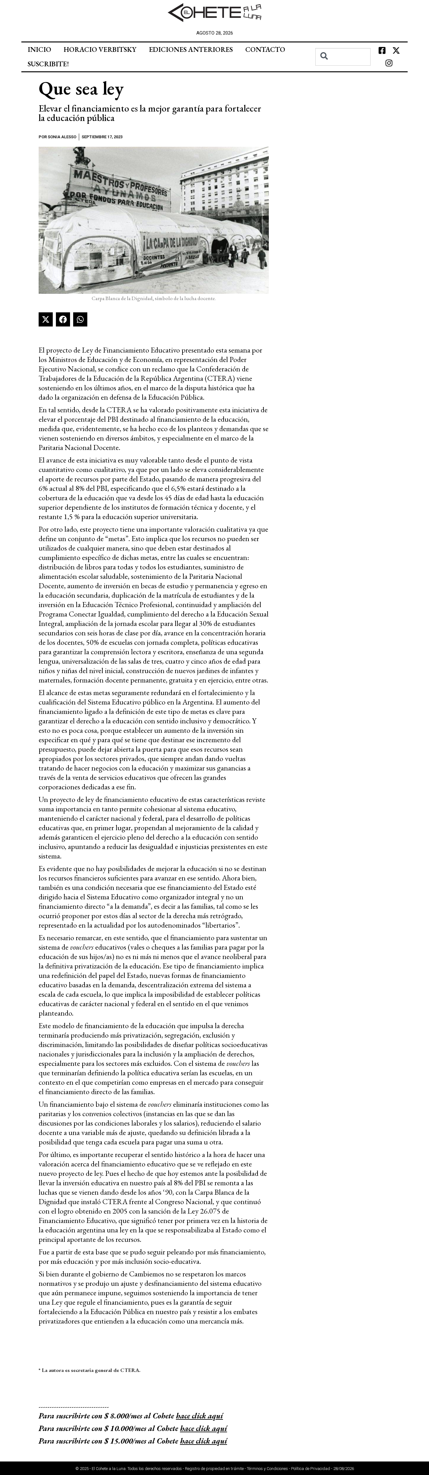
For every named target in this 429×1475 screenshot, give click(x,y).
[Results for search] (342, 69)
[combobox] (342, 57)
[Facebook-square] (382, 50)
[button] (46, 319)
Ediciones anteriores (191, 49)
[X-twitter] (396, 50)
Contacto (265, 49)
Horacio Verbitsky (100, 49)
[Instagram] (389, 63)
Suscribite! (48, 64)
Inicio (39, 49)
